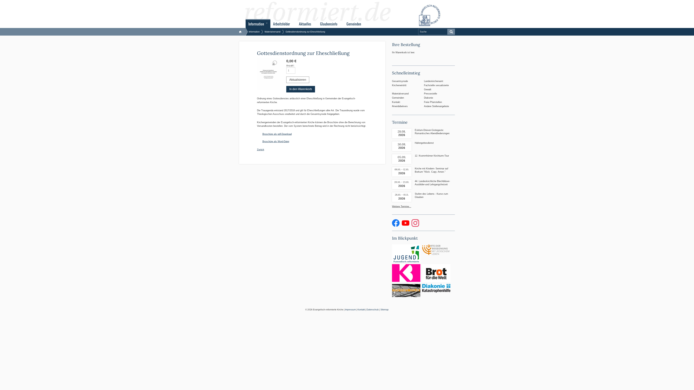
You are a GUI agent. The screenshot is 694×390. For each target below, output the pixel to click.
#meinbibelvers (400, 106)
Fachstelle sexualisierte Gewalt (436, 87)
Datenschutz (373, 309)
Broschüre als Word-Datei (275, 141)
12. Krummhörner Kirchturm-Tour (432, 155)
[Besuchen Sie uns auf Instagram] (415, 226)
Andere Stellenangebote (436, 106)
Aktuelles (305, 24)
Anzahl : (290, 65)
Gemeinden (353, 24)
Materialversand (272, 32)
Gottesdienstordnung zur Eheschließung (305, 32)
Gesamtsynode (400, 81)
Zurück (260, 149)
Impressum (350, 309)
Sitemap (384, 309)
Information (256, 24)
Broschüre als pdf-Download (277, 134)
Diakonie (428, 97)
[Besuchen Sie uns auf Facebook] (396, 226)
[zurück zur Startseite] (242, 32)
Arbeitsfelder (281, 24)
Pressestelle (430, 93)
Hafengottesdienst (424, 143)
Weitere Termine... (401, 206)
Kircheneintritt (399, 85)
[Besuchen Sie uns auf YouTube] (406, 226)
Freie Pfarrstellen (433, 102)
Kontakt (396, 102)
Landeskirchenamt (433, 81)
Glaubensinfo (328, 24)
